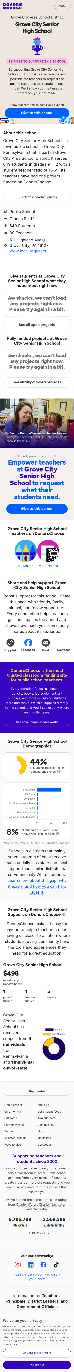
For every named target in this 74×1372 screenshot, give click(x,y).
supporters (19, 1221)
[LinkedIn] (30, 1264)
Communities (45, 1124)
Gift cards (10, 1118)
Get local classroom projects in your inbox (37, 1277)
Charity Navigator (52, 1204)
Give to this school (37, 113)
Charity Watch (26, 1204)
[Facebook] (43, 1264)
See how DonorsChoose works (37, 722)
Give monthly (12, 1111)
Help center (37, 1091)
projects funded (54, 1221)
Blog (40, 1131)
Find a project (13, 1104)
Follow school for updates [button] (39, 197)
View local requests (27, 251)
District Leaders (43, 1301)
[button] (10, 645)
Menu (63, 6)
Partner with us (14, 1124)
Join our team (46, 1118)
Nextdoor (63, 650)
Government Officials (37, 1306)
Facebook (28, 650)
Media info (44, 1137)
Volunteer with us (15, 1137)
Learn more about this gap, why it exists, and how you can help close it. (37, 886)
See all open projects (37, 324)
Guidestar (40, 1209)
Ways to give (12, 1144)
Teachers (51, 1295)
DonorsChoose (12, 6)
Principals (15, 1301)
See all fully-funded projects (37, 382)
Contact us (44, 1144)
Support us (11, 1131)
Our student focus (49, 1111)
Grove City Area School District (37, 17)
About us (43, 1104)
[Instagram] (17, 1264)
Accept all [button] (37, 1364)
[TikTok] (56, 1264)
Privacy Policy (11, 1344)
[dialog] (37, 1343)
